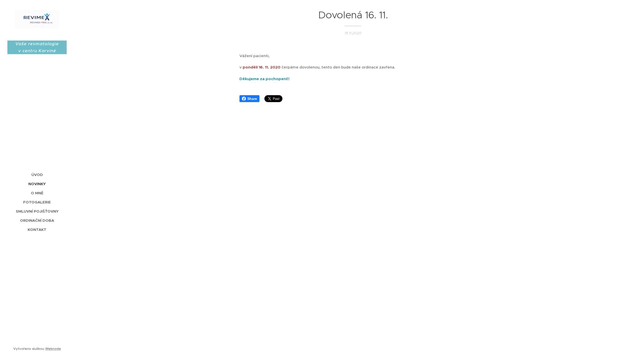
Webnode (53, 349)
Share (252, 99)
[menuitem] (37, 175)
